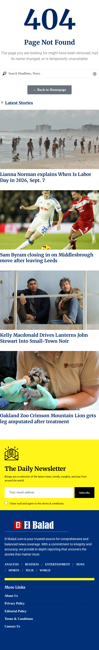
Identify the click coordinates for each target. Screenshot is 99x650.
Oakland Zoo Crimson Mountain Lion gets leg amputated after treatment (48, 418)
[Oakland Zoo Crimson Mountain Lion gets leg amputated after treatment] (49, 380)
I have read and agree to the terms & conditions (36, 503)
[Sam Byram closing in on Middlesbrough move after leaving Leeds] (49, 220)
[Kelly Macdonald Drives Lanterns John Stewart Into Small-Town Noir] (49, 300)
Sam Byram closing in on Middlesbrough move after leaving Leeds (46, 258)
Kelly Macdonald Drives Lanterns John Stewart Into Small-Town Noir (44, 338)
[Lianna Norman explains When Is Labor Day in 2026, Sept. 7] (49, 139)
